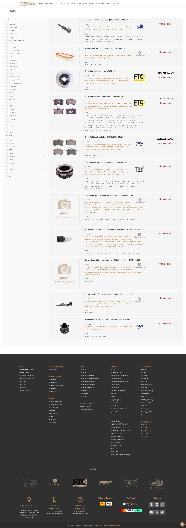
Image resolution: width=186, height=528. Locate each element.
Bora (130, 202)
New (119, 207)
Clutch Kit (83, 372)
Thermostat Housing (117, 439)
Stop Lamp (52, 419)
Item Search (49, 4)
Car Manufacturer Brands (27, 378)
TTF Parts (117, 29)
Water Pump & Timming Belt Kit (121, 454)
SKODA (91, 29)
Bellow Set (144, 425)
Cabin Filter (53, 369)
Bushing (143, 372)
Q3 (107, 83)
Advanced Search (24, 372)
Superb (96, 29)
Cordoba (130, 103)
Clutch (93, 172)
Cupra (126, 80)
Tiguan (125, 210)
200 (89, 169)
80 (94, 169)
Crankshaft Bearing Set (118, 391)
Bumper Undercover (55, 401)
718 (92, 169)
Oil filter (113, 418)
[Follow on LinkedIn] (157, 512)
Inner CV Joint (145, 428)
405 (86, 103)
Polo (86, 108)
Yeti (124, 246)
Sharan (110, 210)
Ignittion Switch (85, 406)
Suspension (102, 29)
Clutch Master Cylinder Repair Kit (90, 378)
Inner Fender (53, 413)
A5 (95, 78)
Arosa (119, 236)
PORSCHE (88, 174)
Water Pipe (114, 448)
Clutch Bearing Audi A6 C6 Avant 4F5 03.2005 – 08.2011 (106, 162)
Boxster (121, 169)
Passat (128, 27)
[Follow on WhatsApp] (162, 504)
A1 (86, 78)
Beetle (127, 202)
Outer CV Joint (146, 431)
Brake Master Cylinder (56, 385)
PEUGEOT (129, 106)
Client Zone (22, 384)
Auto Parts (103, 27)
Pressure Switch (97, 244)
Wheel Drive (88, 329)
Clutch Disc (83, 369)
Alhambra (97, 202)
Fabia (86, 207)
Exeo (124, 27)
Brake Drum (53, 382)
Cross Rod (144, 378)
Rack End (144, 397)
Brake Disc (128, 78)
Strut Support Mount (147, 412)
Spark (113, 83)
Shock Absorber (146, 403)
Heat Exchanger (116, 403)
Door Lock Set (53, 407)
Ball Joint (144, 369)
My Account (71, 4)
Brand (109, 27)
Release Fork (84, 394)
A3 (90, 78)
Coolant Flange (115, 384)
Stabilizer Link (145, 406)
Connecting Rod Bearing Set (120, 381)
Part (61, 4)
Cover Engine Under (55, 404)
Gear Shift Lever (85, 391)
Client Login (22, 381)
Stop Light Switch (116, 433)
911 (99, 169)
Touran (140, 210)
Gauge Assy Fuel (116, 400)
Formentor (88, 83)
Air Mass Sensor (116, 372)
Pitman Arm (145, 394)
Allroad (94, 27)
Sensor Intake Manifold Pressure (121, 430)
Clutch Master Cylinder (87, 375)
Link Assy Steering (147, 391)
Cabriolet (87, 172)
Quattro (93, 174)
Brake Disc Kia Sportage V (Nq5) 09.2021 (100, 71)
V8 (118, 174)
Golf (112, 106)
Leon (104, 83)
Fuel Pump (114, 394)
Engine (128, 55)
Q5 (110, 83)
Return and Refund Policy (112, 525)
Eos (125, 205)
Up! (115, 246)
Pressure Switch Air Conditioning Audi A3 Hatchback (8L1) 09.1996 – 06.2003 (114, 229)
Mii (126, 241)
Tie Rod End (109, 29)
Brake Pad (107, 103)
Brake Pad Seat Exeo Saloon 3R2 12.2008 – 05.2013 (105, 96)
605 (89, 103)
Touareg (135, 210)
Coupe (111, 172)
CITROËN (124, 103)
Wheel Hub (95, 329)
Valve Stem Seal (116, 445)
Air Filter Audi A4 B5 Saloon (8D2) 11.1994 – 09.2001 (105, 48)
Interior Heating (116, 415)
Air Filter (92, 55)
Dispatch (93, 106)
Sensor (124, 272)
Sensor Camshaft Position (119, 427)
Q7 (97, 210)
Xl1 (121, 246)
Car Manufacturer (117, 27)
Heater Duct (114, 406)
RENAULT (97, 149)
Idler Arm (144, 387)
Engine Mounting (146, 384)
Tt (116, 83)
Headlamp (52, 410)
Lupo (123, 241)
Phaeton (124, 172)
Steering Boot (145, 409)
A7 (99, 78)
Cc (111, 205)
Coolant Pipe (115, 387)
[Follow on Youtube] (151, 512)
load (120, 241)
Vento (104, 108)
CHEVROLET (112, 80)
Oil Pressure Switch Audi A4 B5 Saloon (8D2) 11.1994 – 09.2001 (109, 195)
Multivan (115, 207)
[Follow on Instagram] (157, 504)
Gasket (113, 397)
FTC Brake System (97, 83)
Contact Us (22, 387)
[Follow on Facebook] (151, 504)
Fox (100, 241)
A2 (88, 78)
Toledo (100, 108)
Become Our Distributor (97, 4)
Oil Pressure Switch (132, 207)
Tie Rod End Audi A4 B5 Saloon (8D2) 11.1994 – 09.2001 (106, 20)
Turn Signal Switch (86, 410)
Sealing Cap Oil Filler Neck (119, 424)
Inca (109, 241)
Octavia (124, 207)
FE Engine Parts (93, 207)
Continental (120, 80)
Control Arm (145, 375)
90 (97, 169)
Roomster (115, 244)
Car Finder (52, 422)
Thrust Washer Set (116, 442)
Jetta (119, 106)
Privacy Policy (99, 525)
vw (120, 174)
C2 (120, 103)
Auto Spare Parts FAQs (26, 369)
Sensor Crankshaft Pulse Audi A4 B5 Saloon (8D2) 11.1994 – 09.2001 (111, 294)
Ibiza (115, 106)
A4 (86, 27)
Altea (107, 202)
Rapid (109, 244)
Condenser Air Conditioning (119, 375)
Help (108, 4)
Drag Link (144, 381)
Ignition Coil (114, 412)
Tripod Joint (145, 434)
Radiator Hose (115, 421)
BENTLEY (121, 78)
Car (57, 4)
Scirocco (90, 108)
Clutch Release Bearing (102, 172)
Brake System (89, 80)
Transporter (88, 212)
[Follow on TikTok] (162, 512)
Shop (41, 4)
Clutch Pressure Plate (87, 381)
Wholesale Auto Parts (25, 391)
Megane (121, 146)
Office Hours (80, 506)
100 (86, 169)
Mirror (51, 416)
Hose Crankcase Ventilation (119, 409)
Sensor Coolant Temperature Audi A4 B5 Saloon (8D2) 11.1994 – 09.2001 (113, 260)
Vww (121, 29)
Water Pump (114, 451)
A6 (88, 27)
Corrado (87, 106)
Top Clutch (113, 174)
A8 (90, 27)
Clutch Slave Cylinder (87, 387)
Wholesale (83, 4)
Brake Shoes (53, 391)
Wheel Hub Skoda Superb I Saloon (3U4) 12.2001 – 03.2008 (107, 319)
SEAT (86, 29)
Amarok (111, 202)
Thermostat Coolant (117, 436)
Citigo (116, 239)
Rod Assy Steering (147, 400)
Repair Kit (83, 397)
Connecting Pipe (116, 378)
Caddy (97, 205)
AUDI (98, 27)
